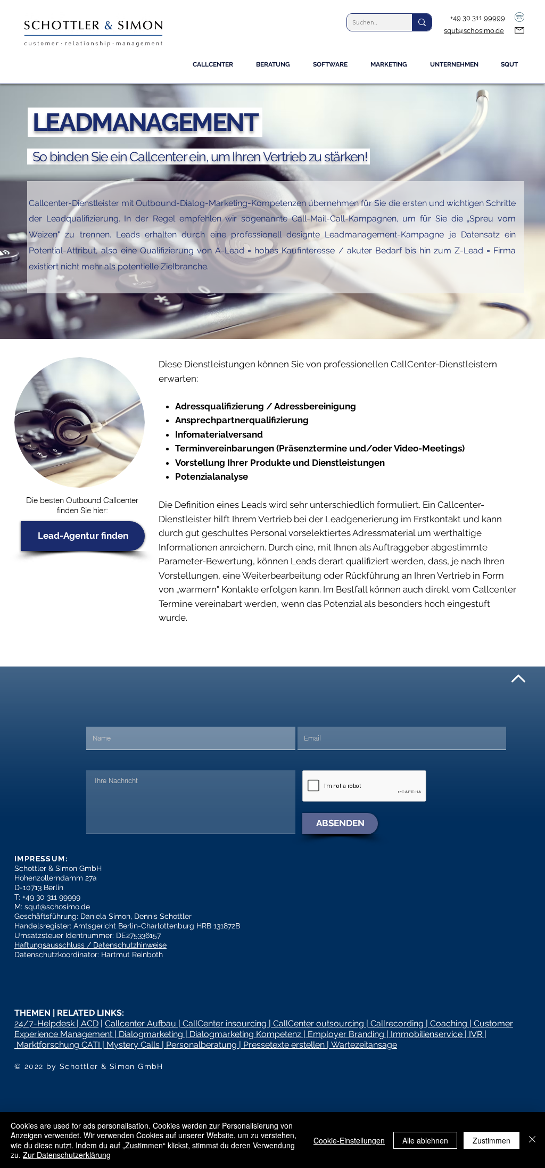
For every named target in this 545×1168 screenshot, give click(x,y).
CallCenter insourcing (225, 1023)
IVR (475, 1034)
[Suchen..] (422, 22)
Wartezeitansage (364, 1045)
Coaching (448, 1023)
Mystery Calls (133, 1045)
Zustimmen (491, 1140)
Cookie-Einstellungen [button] (349, 1140)
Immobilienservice (427, 1034)
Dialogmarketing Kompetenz (245, 1034)
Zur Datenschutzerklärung (67, 1154)
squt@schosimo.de (474, 31)
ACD (89, 1023)
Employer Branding (346, 1034)
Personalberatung (201, 1045)
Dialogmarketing (151, 1034)
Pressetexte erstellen (284, 1045)
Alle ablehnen (425, 1140)
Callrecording (397, 1023)
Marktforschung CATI (58, 1045)
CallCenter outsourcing (318, 1023)
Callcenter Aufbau (141, 1023)
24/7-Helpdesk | (47, 1023)
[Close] (532, 1140)
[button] (276, 68)
